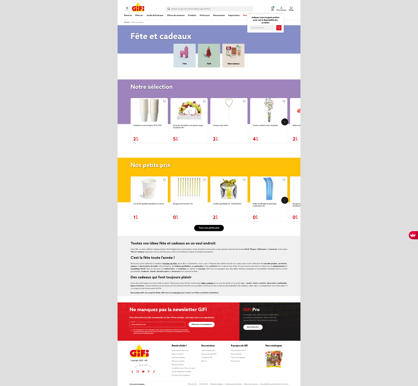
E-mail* (133, 322)
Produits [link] (192, 15)
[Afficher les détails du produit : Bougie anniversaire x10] (189, 188)
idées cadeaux (207, 283)
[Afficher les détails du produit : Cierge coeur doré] (229, 110)
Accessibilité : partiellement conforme (274, 384)
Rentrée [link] (128, 15)
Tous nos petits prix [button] (209, 228)
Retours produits (178, 361)
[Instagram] (138, 371)
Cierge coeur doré (220, 125)
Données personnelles (233, 384)
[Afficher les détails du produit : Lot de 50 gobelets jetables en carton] (149, 188)
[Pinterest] (148, 371)
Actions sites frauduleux (181, 375)
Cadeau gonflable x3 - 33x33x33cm (227, 204)
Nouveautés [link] (219, 15)
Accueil (126, 22)
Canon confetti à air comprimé (265, 125)
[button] (272, 9)
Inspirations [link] (234, 15)
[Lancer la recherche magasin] (278, 27)
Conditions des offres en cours (183, 368)
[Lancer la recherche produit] (169, 9)
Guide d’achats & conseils (181, 372)
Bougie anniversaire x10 (183, 204)
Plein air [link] (139, 15)
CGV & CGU (203, 384)
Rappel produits (178, 365)
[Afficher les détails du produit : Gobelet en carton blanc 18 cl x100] (149, 110)
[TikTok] (154, 371)
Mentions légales (216, 384)
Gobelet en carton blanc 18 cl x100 (147, 125)
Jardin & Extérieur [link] (154, 15)
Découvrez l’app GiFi (209, 354)
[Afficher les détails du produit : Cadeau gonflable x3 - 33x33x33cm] (229, 188)
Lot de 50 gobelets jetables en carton (148, 204)
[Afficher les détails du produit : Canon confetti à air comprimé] (268, 110)
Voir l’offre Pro (253, 327)
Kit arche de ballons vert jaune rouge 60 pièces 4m (188, 126)
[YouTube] (143, 371)
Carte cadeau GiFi (208, 351)
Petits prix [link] (205, 15)
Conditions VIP (206, 358)
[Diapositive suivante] (284, 121)
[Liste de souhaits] (164, 101)
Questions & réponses (180, 351)
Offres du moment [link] (176, 15)
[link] (192, 19)
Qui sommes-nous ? (238, 351)
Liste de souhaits (178, 358)
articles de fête (170, 264)
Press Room (235, 361)
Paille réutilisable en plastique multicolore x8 (265, 205)
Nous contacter (178, 354)
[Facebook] (132, 371)
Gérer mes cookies (251, 384)
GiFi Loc (204, 361)
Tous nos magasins (238, 358)
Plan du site (192, 384)
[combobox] (209, 9)
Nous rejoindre (236, 354)
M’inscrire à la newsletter (202, 324)
